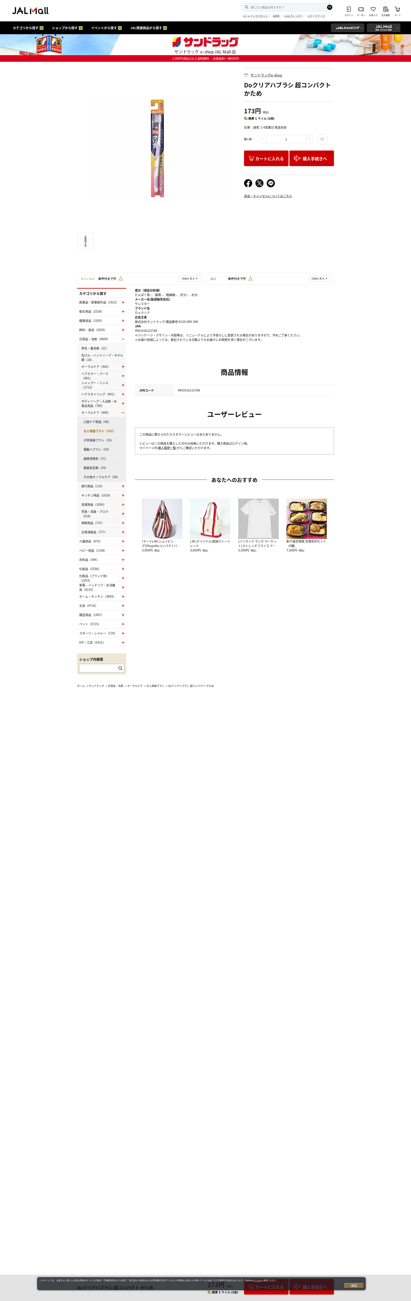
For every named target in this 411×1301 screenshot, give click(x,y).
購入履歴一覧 (167, 448)
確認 (354, 1285)
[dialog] (201, 1283)
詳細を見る (190, 278)
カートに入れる (269, 158)
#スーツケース (316, 16)
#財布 (276, 16)
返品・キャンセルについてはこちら (268, 196)
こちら (258, 1280)
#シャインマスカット (255, 16)
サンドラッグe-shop (266, 75)
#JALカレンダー (293, 16)
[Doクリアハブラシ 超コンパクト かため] (157, 148)
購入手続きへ (315, 158)
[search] (329, 7)
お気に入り (322, 139)
